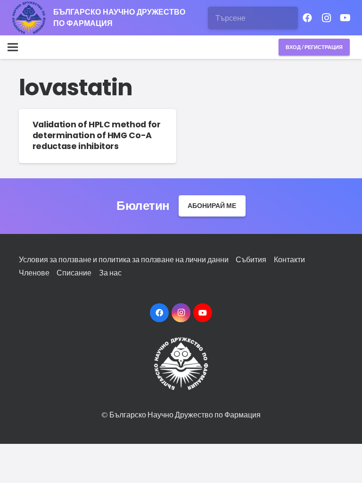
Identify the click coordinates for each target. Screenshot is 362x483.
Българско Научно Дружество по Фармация (185, 414)
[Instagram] (326, 17)
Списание (74, 272)
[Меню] (12, 47)
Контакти (289, 259)
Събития (251, 259)
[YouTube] (345, 17)
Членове (34, 272)
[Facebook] (307, 17)
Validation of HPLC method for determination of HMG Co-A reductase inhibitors (97, 135)
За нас (110, 272)
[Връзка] (29, 17)
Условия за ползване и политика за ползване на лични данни (124, 259)
